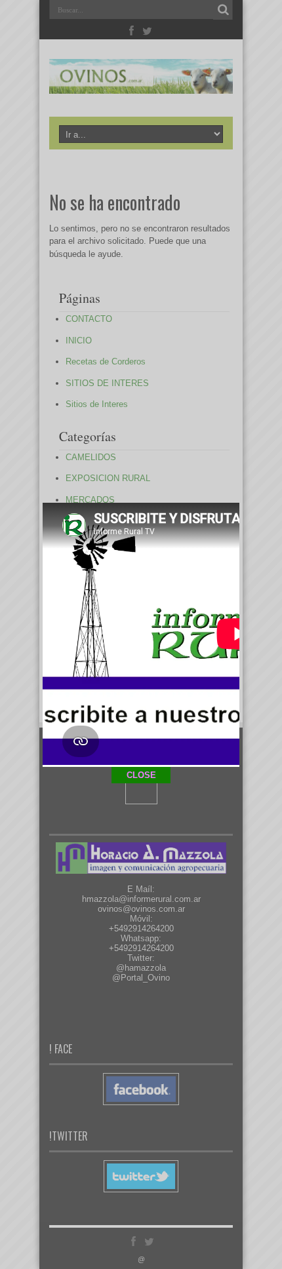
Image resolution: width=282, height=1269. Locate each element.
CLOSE (141, 775)
